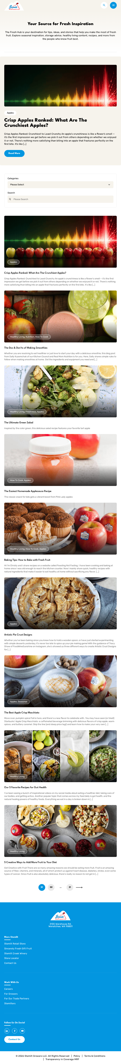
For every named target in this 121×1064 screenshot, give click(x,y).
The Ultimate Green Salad (18, 422)
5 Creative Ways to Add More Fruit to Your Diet (30, 862)
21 (70, 887)
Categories (13, 178)
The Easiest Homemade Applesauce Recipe (27, 491)
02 (51, 887)
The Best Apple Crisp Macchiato (21, 712)
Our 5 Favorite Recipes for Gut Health (25, 787)
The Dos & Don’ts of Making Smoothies (25, 348)
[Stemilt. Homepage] (14, 5)
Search (11, 192)
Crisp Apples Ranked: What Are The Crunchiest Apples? (35, 273)
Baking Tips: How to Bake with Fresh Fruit (27, 560)
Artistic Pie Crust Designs (18, 635)
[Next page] (79, 887)
